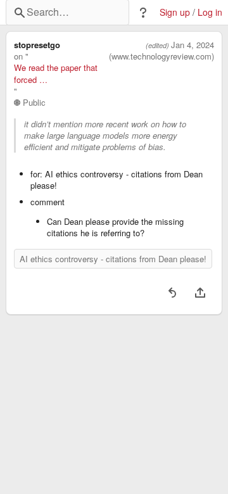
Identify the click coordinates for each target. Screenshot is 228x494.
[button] (143, 12)
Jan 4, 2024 (192, 45)
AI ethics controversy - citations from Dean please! (113, 259)
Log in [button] (210, 12)
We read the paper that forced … (56, 73)
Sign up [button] (175, 12)
